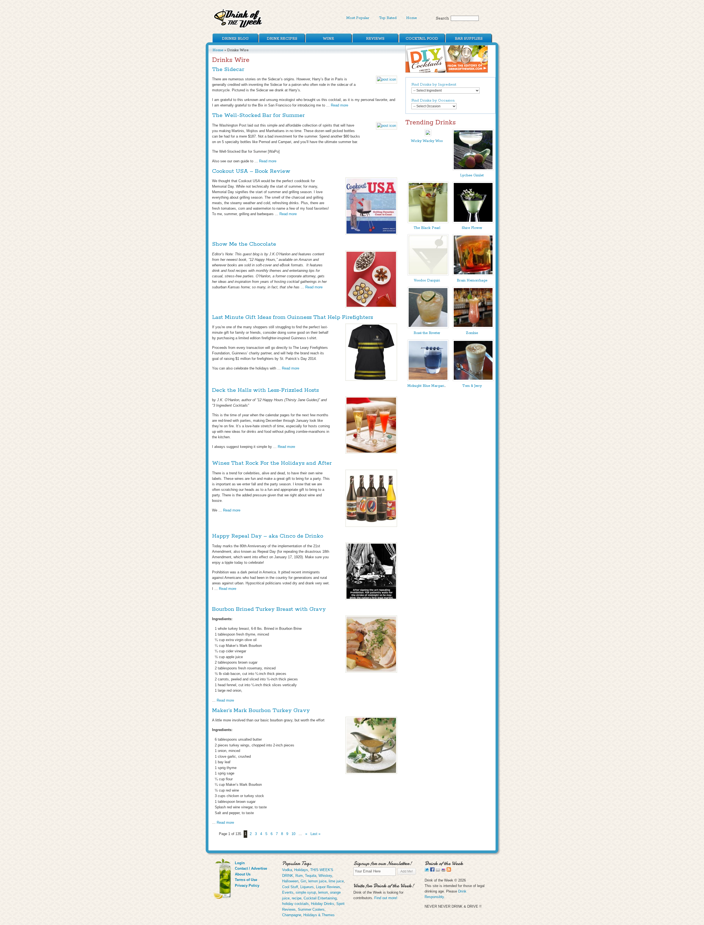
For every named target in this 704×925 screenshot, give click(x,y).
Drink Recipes (282, 38)
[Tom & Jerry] (473, 380)
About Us (243, 874)
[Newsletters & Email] (438, 870)
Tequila (310, 876)
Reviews (375, 38)
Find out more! (385, 898)
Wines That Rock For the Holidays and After (272, 463)
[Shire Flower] (473, 222)
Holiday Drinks (322, 904)
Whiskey (325, 876)
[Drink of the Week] (238, 27)
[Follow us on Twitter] (427, 870)
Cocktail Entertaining (320, 898)
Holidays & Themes (319, 915)
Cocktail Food (422, 38)
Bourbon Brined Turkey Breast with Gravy (269, 609)
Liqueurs (307, 887)
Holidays (301, 870)
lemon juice (317, 881)
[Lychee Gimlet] (473, 169)
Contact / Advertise (251, 868)
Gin (303, 881)
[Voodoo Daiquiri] (428, 274)
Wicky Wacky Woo (427, 141)
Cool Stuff (290, 887)
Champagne (291, 915)
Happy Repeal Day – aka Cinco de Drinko (267, 536)
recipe (296, 898)
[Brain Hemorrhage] (473, 274)
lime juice (336, 881)
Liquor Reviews (328, 887)
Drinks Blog (235, 38)
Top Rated (388, 17)
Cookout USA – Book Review (251, 171)
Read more (339, 105)
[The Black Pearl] (428, 222)
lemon (323, 892)
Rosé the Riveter (427, 333)
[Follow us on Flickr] (443, 870)
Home (411, 17)
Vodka (287, 870)
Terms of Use (246, 880)
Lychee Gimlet (472, 175)
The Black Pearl (427, 228)
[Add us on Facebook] (432, 870)
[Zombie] (473, 327)
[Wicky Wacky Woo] (427, 135)
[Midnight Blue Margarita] (428, 380)
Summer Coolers (311, 909)
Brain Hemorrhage (472, 280)
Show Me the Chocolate (244, 244)
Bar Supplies (469, 38)
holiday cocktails (295, 904)
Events (287, 892)
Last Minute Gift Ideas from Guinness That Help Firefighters (292, 317)
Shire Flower (472, 228)
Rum (299, 876)
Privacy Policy (247, 885)
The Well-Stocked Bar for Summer (258, 115)
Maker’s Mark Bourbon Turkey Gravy (261, 710)
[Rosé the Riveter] (428, 327)
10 (293, 834)
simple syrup (306, 892)
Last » (315, 834)
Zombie (472, 333)
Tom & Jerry (472, 386)
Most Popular (357, 17)
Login (240, 863)
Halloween (290, 881)
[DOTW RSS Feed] (449, 870)
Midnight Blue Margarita (427, 386)
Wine (328, 38)
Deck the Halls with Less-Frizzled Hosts (265, 390)
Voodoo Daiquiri (427, 280)
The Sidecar (228, 69)
